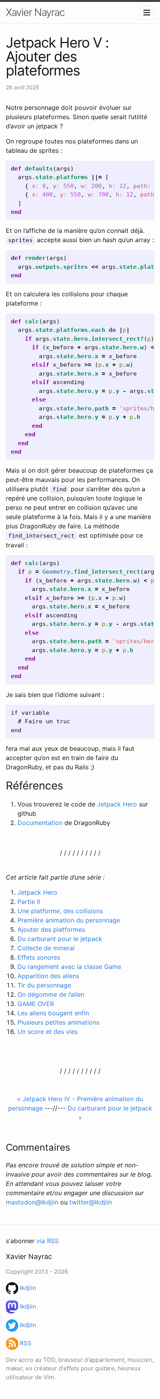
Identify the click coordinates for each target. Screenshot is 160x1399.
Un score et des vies (47, 1031)
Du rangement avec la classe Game (69, 966)
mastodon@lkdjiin (32, 1202)
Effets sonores (38, 957)
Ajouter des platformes (51, 929)
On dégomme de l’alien (50, 994)
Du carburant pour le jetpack (59, 939)
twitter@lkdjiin (91, 1202)
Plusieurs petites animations (58, 1022)
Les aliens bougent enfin (53, 1013)
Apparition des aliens (48, 976)
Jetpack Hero (117, 804)
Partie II (28, 901)
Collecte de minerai (46, 948)
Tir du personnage (44, 985)
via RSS (48, 1241)
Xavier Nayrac (35, 12)
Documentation (40, 823)
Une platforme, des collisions (60, 911)
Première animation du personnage (68, 920)
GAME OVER (35, 1004)
